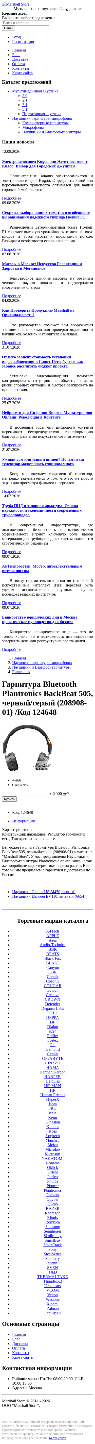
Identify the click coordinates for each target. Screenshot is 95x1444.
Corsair (53, 976)
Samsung (52, 1227)
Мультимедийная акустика (35, 91)
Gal (52, 1045)
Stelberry (52, 1258)
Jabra (52, 1104)
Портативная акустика (41, 114)
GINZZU (52, 1063)
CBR (52, 972)
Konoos (52, 1126)
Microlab (52, 1149)
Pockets (52, 1195)
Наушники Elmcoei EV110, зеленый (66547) (49, 896)
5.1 (24, 109)
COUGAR (53, 986)
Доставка (20, 59)
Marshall (53, 1140)
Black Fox (52, 958)
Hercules (53, 1081)
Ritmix (52, 1217)
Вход (16, 37)
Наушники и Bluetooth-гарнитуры (51, 132)
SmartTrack (52, 1245)
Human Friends (52, 1095)
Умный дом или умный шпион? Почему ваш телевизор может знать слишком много (43, 461)
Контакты (20, 68)
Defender (52, 1004)
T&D (52, 1272)
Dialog (52, 1026)
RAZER (53, 1208)
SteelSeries (52, 1254)
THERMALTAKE (52, 1277)
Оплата (18, 64)
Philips (52, 1181)
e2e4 (52, 1031)
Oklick (52, 1167)
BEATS (52, 954)
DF (52, 1022)
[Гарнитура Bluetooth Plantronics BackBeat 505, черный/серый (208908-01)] (27, 771)
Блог (16, 55)
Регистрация (23, 41)
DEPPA (52, 1017)
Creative (52, 995)
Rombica (52, 1222)
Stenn (52, 1263)
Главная (19, 50)
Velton (52, 1295)
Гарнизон (52, 1313)
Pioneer (53, 1186)
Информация (23, 821)
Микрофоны (33, 127)
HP (52, 1090)
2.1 (24, 100)
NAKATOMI (53, 1158)
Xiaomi (53, 1304)
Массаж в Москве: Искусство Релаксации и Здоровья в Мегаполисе (42, 266)
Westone (53, 1299)
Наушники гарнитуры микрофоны (42, 118)
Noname (53, 1163)
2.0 (24, 95)
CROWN (52, 999)
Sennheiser (52, 1231)
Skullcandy (53, 1236)
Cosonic (52, 981)
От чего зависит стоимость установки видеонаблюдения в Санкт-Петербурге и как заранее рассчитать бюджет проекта (42, 361)
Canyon (52, 967)
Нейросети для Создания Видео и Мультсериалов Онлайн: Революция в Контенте (47, 414)
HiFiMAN (52, 1086)
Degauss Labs (52, 1008)
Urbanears (52, 1286)
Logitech (53, 1136)
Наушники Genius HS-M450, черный (43, 892)
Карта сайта (22, 73)
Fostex (52, 1040)
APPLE (52, 936)
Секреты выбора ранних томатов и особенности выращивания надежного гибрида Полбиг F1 (46, 214)
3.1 (24, 105)
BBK (52, 949)
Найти (8, 28)
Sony (52, 1249)
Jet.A (52, 1113)
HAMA (52, 1067)
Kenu (52, 1117)
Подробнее (11, 198)
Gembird (53, 1049)
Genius (52, 1054)
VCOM (52, 1290)
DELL (52, 1013)
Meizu (53, 1145)
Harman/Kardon (53, 1072)
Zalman (53, 1308)
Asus (53, 940)
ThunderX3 (52, 1281)
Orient (53, 1172)
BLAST (52, 963)
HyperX (52, 1099)
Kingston (52, 1122)
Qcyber (53, 1199)
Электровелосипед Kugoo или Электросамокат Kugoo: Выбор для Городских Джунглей (45, 163)
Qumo (53, 1204)
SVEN (52, 1267)
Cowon (53, 990)
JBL (52, 1108)
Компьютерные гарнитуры (45, 123)
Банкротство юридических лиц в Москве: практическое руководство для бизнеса (40, 619)
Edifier (52, 1036)
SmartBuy (53, 1240)
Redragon (53, 1213)
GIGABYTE (52, 1058)
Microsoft (52, 1154)
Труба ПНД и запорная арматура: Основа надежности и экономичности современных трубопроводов (42, 510)
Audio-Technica (53, 945)
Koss (53, 1131)
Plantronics (21, 672)
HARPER (52, 1076)
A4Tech (52, 931)
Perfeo (52, 1176)
